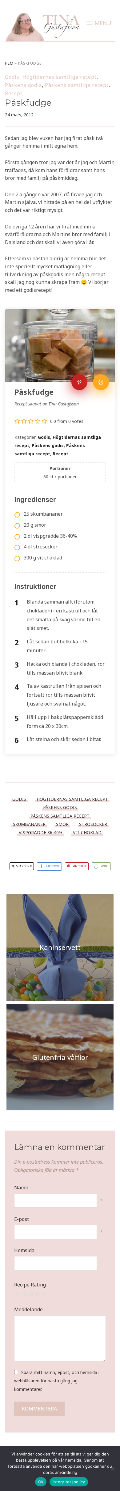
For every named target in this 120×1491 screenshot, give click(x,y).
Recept (13, 93)
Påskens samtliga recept (77, 85)
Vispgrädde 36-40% (40, 832)
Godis (12, 76)
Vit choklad (87, 832)
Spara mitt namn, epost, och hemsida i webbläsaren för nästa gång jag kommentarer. (56, 1380)
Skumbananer (29, 824)
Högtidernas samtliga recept (59, 76)
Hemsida (24, 1250)
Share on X (24, 866)
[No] (112, 1469)
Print (105, 866)
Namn (21, 1187)
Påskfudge (28, 102)
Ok (41, 1481)
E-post (21, 1219)
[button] (99, 23)
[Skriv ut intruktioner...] (101, 382)
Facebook (53, 866)
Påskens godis (23, 85)
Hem (9, 63)
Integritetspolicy (69, 1481)
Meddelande (28, 1309)
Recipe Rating (30, 1284)
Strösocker (93, 824)
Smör (62, 824)
